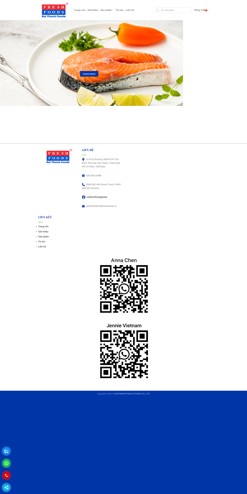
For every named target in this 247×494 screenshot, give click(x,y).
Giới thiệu (92, 10)
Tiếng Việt (199, 10)
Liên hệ (130, 10)
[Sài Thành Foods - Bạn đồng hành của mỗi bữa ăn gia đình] (54, 10)
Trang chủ (79, 10)
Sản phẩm (106, 10)
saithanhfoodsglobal (97, 197)
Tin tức (120, 10)
